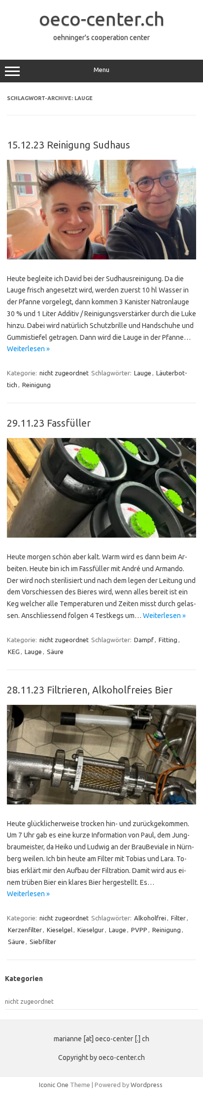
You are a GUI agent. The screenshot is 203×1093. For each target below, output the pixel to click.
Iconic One (53, 1084)
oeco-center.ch (102, 18)
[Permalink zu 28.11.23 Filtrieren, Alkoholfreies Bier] (101, 802)
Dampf (144, 639)
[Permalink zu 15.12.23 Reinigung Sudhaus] (101, 257)
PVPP (139, 929)
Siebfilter (43, 941)
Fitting (168, 639)
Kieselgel (59, 929)
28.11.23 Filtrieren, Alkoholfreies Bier (89, 689)
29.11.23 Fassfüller (49, 423)
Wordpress (147, 1084)
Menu (101, 69)
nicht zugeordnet (64, 372)
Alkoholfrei (150, 917)
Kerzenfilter (25, 929)
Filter (178, 917)
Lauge (142, 372)
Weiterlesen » (28, 349)
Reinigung (36, 384)
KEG (14, 651)
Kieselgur (90, 929)
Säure (55, 651)
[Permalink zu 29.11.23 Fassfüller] (101, 535)
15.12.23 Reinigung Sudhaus (68, 144)
